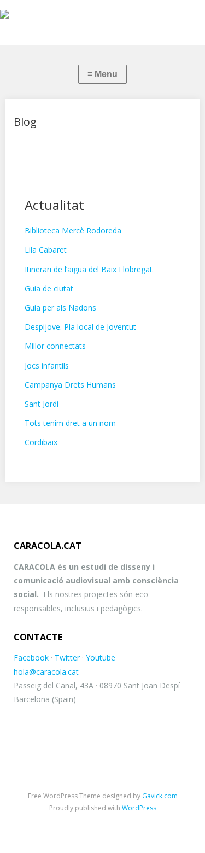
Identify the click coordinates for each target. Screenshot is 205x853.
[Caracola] (102, 17)
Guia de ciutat (49, 288)
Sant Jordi (41, 404)
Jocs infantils (47, 365)
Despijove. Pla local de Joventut (80, 327)
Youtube (100, 657)
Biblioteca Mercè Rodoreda (73, 230)
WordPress (139, 808)
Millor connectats (55, 346)
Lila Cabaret (46, 249)
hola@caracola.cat (46, 672)
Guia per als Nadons (60, 307)
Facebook (31, 657)
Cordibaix (41, 442)
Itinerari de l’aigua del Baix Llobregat (89, 269)
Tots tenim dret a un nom (70, 423)
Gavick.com (160, 796)
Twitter (67, 657)
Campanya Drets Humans (70, 384)
